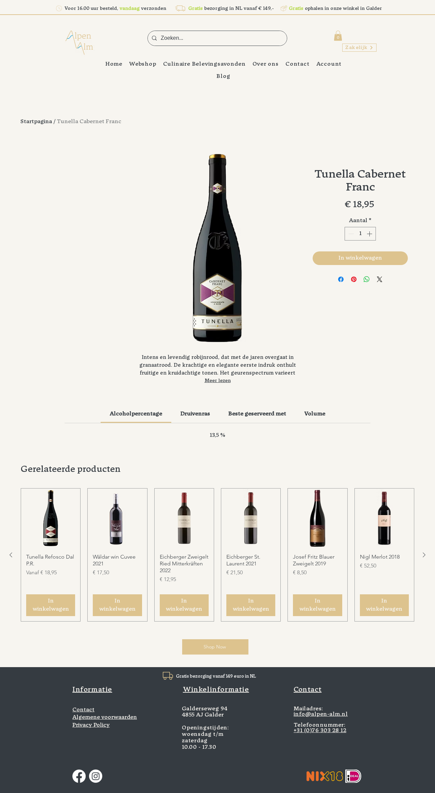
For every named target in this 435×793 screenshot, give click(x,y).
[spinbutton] (360, 233)
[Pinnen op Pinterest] (354, 279)
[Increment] (370, 233)
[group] (217, 555)
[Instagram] (95, 776)
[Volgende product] (424, 555)
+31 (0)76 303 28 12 (320, 730)
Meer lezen (218, 380)
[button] (338, 36)
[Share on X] (380, 279)
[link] (136, 414)
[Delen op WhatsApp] (367, 279)
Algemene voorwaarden (104, 717)
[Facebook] (79, 776)
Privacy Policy (91, 725)
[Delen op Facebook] (341, 279)
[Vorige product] (11, 555)
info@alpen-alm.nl (321, 714)
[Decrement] (350, 233)
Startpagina (36, 122)
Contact (83, 710)
